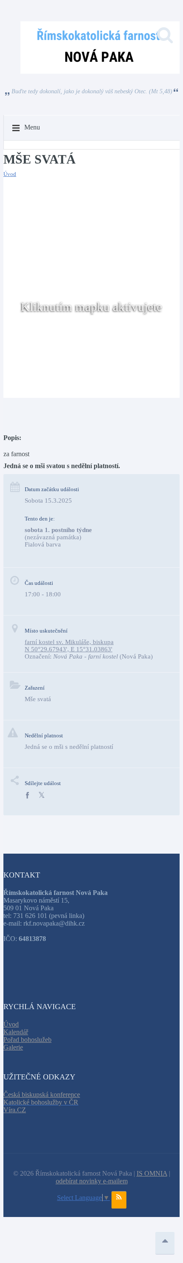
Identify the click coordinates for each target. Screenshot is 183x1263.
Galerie (13, 1047)
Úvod (9, 174)
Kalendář (15, 1032)
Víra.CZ (14, 1109)
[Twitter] (41, 795)
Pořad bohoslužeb (27, 1039)
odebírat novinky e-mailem (92, 1181)
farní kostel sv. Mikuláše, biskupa (69, 642)
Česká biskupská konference (41, 1094)
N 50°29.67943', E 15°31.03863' (68, 649)
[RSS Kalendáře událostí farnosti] (119, 1200)
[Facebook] (27, 795)
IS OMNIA (152, 1173)
